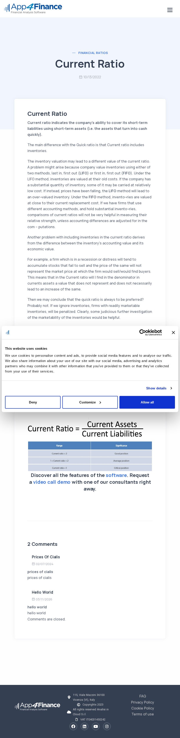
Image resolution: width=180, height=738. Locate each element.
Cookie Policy (142, 708)
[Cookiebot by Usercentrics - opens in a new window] (142, 332)
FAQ (142, 696)
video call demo (51, 482)
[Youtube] (96, 726)
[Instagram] (107, 726)
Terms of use (142, 714)
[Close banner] (173, 332)
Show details (156, 388)
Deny (33, 402)
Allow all (147, 402)
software (116, 475)
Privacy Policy (142, 702)
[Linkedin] (84, 726)
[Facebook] (73, 726)
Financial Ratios (93, 53)
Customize (87, 402)
